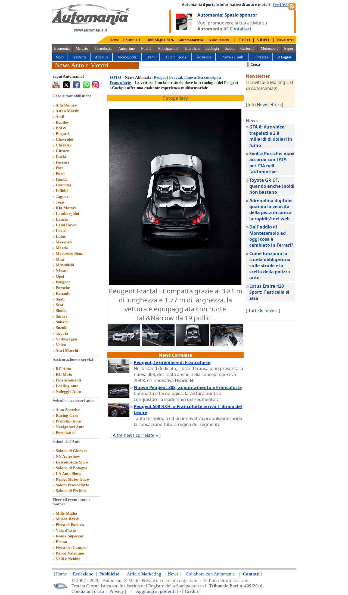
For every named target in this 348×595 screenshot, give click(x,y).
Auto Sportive (67, 410)
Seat (59, 305)
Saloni (230, 48)
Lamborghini (67, 213)
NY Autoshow (68, 456)
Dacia (61, 156)
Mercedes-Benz (69, 253)
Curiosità (247, 48)
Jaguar (62, 196)
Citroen (62, 151)
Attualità (101, 57)
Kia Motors (66, 208)
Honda (62, 179)
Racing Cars (67, 415)
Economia (62, 48)
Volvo (61, 345)
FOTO (115, 77)
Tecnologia (103, 48)
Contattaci (240, 29)
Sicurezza (260, 57)
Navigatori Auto (70, 427)
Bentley (62, 122)
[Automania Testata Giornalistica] (91, 23)
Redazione (83, 574)
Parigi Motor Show (73, 479)
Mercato (82, 48)
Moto (59, 57)
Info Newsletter (263, 105)
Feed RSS (280, 4)
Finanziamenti (68, 380)
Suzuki (61, 327)
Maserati (64, 242)
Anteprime (126, 48)
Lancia (62, 219)
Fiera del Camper (71, 547)
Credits (192, 591)
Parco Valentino (70, 553)
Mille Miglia (66, 513)
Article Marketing (144, 574)
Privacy (116, 591)
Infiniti (62, 191)
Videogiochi (127, 57)
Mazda (62, 248)
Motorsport (269, 48)
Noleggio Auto (68, 391)
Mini (60, 259)
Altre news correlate (133, 435)
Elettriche (192, 48)
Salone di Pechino (71, 490)
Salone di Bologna (72, 468)
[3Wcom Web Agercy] (60, 588)
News (173, 574)
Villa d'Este (66, 530)
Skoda (61, 310)
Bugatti (62, 133)
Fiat (59, 168)
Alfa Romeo (66, 105)
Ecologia (212, 48)
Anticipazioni (168, 48)
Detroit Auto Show (72, 462)
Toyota (62, 333)
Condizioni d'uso (88, 591)
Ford (60, 173)
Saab (60, 299)
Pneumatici (66, 432)
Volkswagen (66, 339)
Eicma (61, 542)
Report (289, 48)
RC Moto (64, 374)
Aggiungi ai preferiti (156, 591)
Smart (61, 316)
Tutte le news (261, 311)
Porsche (63, 288)
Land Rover (66, 225)
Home (114, 40)
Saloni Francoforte (72, 485)
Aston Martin (67, 111)
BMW (61, 128)
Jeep (60, 202)
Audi (59, 116)
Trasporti (79, 57)
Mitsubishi (65, 265)
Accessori (203, 57)
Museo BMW (67, 519)
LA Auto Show (68, 473)
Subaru (62, 322)
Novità (146, 48)
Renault (63, 293)
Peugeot (63, 282)
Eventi (150, 57)
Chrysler (64, 145)
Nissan (61, 270)
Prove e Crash (232, 57)
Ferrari (62, 162)
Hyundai (63, 185)
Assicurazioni (219, 40)
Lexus (61, 230)
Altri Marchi (66, 350)
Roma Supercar (70, 536)
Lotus (61, 236)
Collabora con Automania (210, 574)
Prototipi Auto (68, 421)
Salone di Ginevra (72, 451)
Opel (60, 276)
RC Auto (63, 369)
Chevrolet (64, 139)
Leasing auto (67, 386)
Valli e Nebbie (68, 559)
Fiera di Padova (70, 524)
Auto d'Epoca (175, 57)
